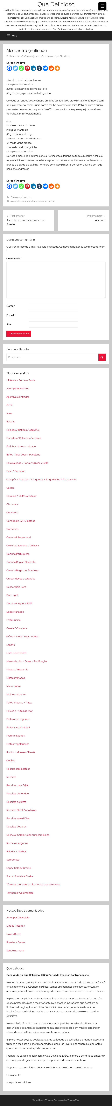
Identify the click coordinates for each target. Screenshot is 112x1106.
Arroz (9, 405)
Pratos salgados (15, 735)
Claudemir (65, 56)
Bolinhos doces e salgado (21, 446)
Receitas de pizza (16, 801)
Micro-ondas (13, 686)
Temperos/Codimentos (19, 892)
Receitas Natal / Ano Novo (21, 810)
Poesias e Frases (15, 942)
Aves (9, 413)
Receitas (11, 777)
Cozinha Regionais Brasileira (22, 570)
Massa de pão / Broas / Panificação (26, 661)
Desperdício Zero (16, 586)
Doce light (12, 595)
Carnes (10, 487)
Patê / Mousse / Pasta (19, 702)
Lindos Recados (15, 925)
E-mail (10, 315)
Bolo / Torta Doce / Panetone (23, 454)
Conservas (12, 529)
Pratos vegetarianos (17, 743)
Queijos (10, 760)
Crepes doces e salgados (20, 578)
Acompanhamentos (17, 388)
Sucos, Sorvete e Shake (19, 876)
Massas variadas (15, 677)
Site (8, 324)
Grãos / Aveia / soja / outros (22, 636)
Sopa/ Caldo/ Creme (18, 867)
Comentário (14, 258)
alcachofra (15, 201)
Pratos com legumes (20, 197)
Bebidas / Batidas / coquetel (23, 429)
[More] (57, 68)
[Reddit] (51, 68)
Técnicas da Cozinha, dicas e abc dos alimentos (33, 884)
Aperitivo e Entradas (17, 396)
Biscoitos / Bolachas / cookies (23, 438)
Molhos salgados (16, 694)
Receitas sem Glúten (18, 818)
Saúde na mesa (15, 950)
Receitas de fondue (17, 793)
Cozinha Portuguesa (17, 553)
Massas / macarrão (17, 669)
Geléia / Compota (16, 628)
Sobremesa (12, 859)
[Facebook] (9, 68)
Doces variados (15, 611)
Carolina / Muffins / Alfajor (21, 496)
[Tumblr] (39, 68)
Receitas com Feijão (17, 785)
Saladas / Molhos (16, 851)
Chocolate (12, 504)
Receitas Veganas (16, 826)
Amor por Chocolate (17, 917)
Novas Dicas (13, 934)
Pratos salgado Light (18, 727)
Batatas (10, 421)
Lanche (10, 644)
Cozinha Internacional (18, 537)
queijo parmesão (46, 201)
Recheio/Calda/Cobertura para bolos (27, 834)
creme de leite (29, 201)
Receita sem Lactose (18, 768)
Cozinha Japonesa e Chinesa (22, 545)
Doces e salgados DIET (19, 603)
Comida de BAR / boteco (20, 520)
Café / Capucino (15, 471)
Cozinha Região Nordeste (21, 562)
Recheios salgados (17, 843)
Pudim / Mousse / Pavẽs (20, 752)
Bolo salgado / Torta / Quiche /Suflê (27, 462)
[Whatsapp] (21, 68)
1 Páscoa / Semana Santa (20, 380)
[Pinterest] (27, 68)
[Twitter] (15, 68)
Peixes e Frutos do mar (19, 710)
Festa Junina (13, 620)
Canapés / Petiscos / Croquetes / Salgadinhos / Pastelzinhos (41, 479)
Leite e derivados (16, 653)
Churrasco (12, 512)
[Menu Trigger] (102, 6)
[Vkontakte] (45, 68)
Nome (10, 305)
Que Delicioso (56, 4)
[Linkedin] (33, 68)
